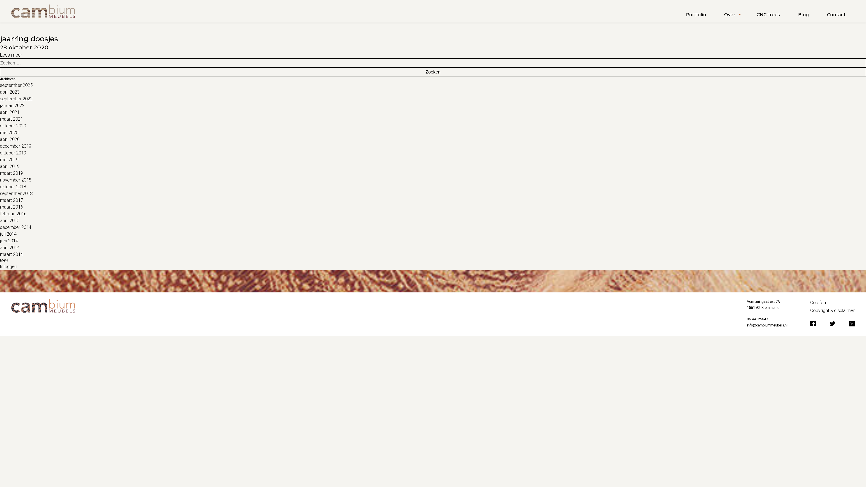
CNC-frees (768, 14)
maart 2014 (11, 254)
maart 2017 (11, 200)
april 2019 (10, 166)
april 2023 (10, 92)
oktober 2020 (13, 126)
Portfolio (696, 14)
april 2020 (10, 139)
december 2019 (15, 146)
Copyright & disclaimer (832, 310)
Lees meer (11, 55)
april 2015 (10, 220)
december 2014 (15, 227)
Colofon (818, 302)
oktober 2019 (13, 153)
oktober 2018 (13, 186)
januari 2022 (12, 105)
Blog (803, 14)
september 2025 (16, 85)
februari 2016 (13, 213)
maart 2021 (11, 119)
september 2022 (16, 98)
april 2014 (10, 247)
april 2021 (10, 112)
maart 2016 (11, 207)
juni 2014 (9, 241)
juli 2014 (8, 234)
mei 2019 (9, 159)
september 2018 (16, 193)
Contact (836, 14)
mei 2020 (9, 132)
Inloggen (8, 266)
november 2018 (15, 180)
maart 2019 (11, 173)
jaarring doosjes (29, 38)
